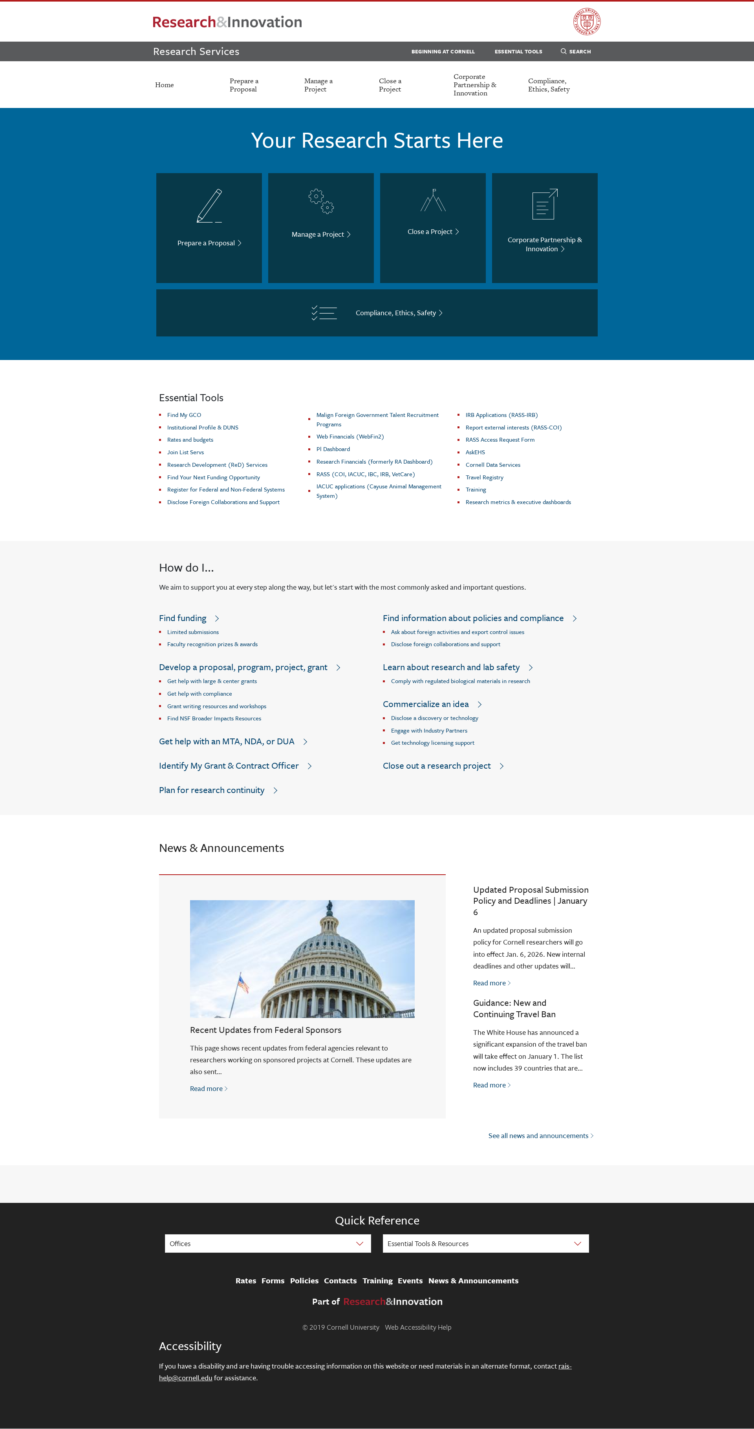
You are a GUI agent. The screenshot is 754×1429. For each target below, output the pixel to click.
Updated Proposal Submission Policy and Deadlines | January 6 (531, 901)
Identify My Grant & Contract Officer (229, 765)
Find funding (182, 617)
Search (580, 51)
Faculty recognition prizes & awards (212, 644)
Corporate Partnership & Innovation (475, 84)
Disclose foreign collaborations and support (445, 644)
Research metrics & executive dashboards (518, 501)
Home (164, 84)
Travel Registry (484, 477)
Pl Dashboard (333, 448)
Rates (246, 1280)
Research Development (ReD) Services (217, 464)
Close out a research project (437, 765)
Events (410, 1280)
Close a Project (390, 85)
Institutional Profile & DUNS (202, 427)
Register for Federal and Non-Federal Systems (226, 489)
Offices (180, 1243)
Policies (304, 1280)
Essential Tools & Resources (428, 1243)
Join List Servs (185, 452)
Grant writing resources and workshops (216, 706)
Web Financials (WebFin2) (350, 436)
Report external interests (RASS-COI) (514, 427)
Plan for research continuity (212, 789)
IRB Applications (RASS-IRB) (502, 414)
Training (476, 489)
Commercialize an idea (426, 703)
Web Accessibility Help (418, 1327)
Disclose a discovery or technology (434, 717)
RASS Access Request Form (500, 439)
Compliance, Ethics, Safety (549, 85)
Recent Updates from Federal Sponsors (266, 1029)
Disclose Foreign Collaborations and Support (223, 501)
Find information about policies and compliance (473, 617)
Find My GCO (184, 414)
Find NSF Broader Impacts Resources (214, 718)
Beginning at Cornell (443, 51)
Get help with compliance (199, 693)
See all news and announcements (539, 1135)
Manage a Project (318, 85)
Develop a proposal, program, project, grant (243, 666)
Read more (209, 1088)
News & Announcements (473, 1280)
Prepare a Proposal (244, 85)
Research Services (196, 50)
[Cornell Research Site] (227, 21)
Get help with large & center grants (212, 680)
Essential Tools (518, 51)
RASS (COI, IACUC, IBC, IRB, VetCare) (366, 474)
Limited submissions (193, 631)
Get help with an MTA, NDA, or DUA (227, 741)
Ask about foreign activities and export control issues (457, 631)
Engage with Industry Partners (429, 730)
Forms (273, 1280)
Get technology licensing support (432, 742)
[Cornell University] (587, 21)
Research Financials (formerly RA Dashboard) (375, 461)
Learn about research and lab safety (451, 666)
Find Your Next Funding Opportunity (213, 477)
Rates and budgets (190, 439)
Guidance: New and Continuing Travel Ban (514, 1008)
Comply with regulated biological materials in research (460, 680)
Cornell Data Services (493, 464)
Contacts (340, 1280)
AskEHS (475, 452)
